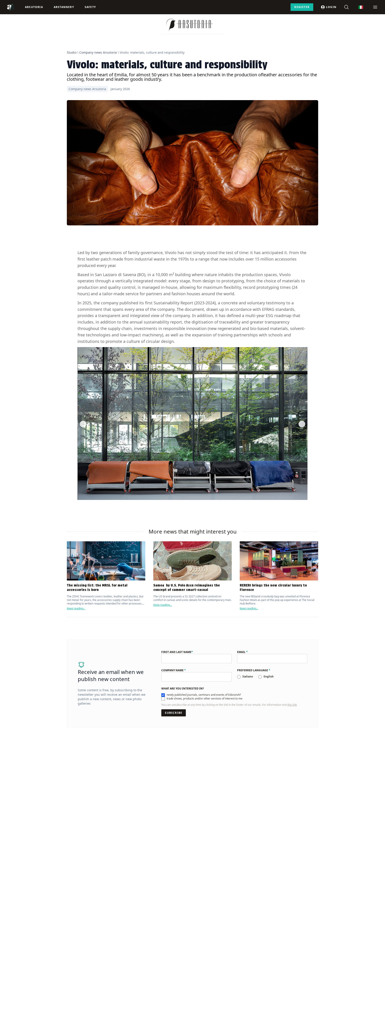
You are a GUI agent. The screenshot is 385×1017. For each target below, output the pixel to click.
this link (292, 705)
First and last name (177, 652)
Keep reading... (76, 608)
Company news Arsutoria (98, 52)
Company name (173, 670)
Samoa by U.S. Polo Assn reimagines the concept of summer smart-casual (186, 587)
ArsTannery (64, 7)
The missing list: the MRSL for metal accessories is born (97, 587)
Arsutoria (34, 7)
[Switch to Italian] (360, 7)
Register (301, 7)
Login (331, 7)
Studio (71, 52)
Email (242, 652)
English (269, 676)
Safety (90, 7)
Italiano (247, 676)
